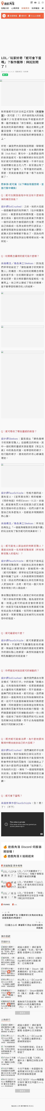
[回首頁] (7, 4)
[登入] (39, 2)
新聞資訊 (25, 8)
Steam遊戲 (36, 16)
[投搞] (31, 2)
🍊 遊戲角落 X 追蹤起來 (18, 856)
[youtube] (35, 2)
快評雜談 (35, 8)
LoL (15, 904)
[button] (43, 2)
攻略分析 (5, 8)
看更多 (22, 1013)
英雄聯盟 (13, 16)
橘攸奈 (24, 16)
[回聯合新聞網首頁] (2, 4)
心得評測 (15, 8)
